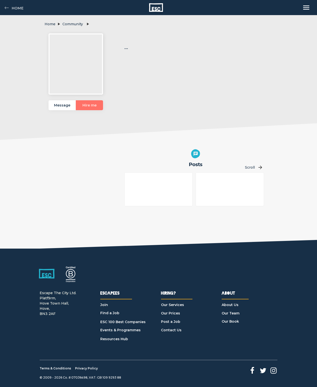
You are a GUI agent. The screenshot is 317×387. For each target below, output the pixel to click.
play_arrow (58, 24)
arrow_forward (260, 167)
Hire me (89, 105)
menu (306, 7)
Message (62, 105)
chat (195, 153)
